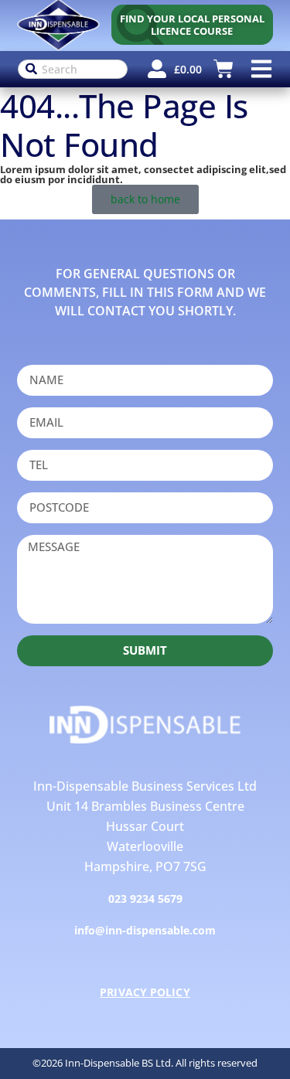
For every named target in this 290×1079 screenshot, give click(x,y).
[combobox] (73, 69)
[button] (261, 69)
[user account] (157, 69)
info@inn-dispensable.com (145, 930)
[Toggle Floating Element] (253, 1043)
